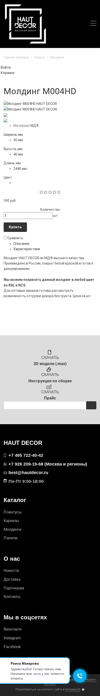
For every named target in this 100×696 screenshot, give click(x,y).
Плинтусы (13, 512)
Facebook (12, 647)
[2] (46, 192)
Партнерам (14, 588)
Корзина (7, 73)
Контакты (12, 597)
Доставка (12, 579)
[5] (59, 192)
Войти (6, 67)
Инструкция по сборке (50, 381)
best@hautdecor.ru (28, 472)
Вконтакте (13, 629)
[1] (41, 192)
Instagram (12, 638)
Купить (15, 227)
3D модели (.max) (50, 364)
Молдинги (12, 529)
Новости (11, 570)
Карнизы (11, 521)
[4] (54, 192)
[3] (50, 192)
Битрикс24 (72, 689)
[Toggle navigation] (93, 24)
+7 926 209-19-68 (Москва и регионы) (47, 464)
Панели (10, 538)
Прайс (50, 398)
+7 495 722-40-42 (25, 455)
